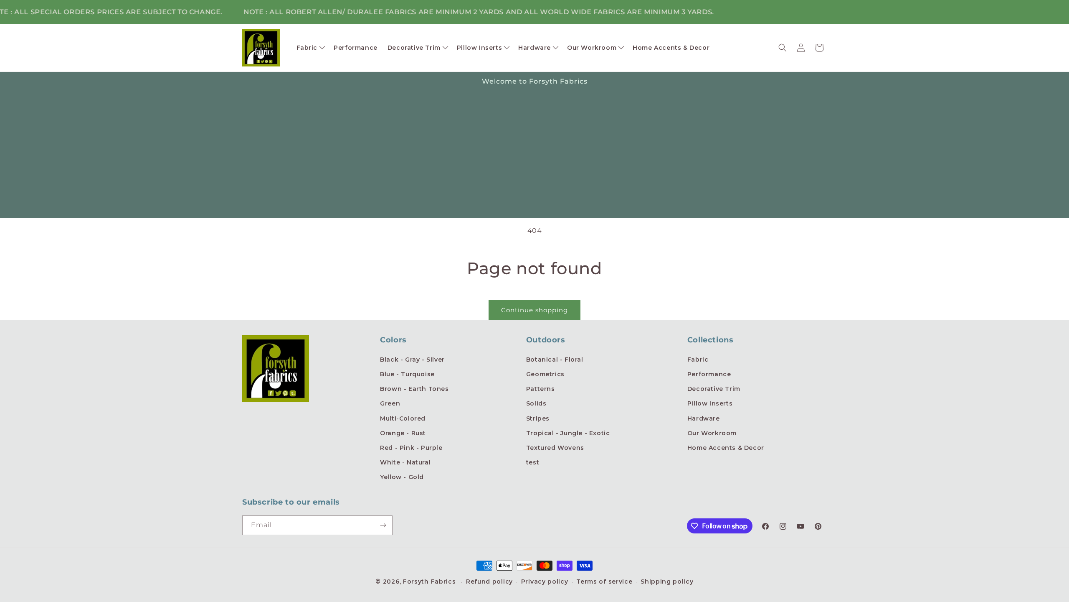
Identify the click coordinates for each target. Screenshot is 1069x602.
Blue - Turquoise (407, 374)
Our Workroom (712, 433)
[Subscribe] (383, 525)
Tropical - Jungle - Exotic (568, 433)
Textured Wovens (555, 448)
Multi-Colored (403, 418)
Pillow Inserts (709, 403)
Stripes (538, 418)
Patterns (540, 389)
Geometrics (545, 374)
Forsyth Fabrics (430, 581)
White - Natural (405, 462)
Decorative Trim (713, 389)
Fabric (698, 359)
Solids (536, 403)
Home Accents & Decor (725, 448)
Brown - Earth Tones (414, 389)
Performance (709, 374)
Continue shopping (534, 310)
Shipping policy (667, 581)
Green (390, 403)
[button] (310, 47)
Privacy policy (544, 581)
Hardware (703, 418)
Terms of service (604, 581)
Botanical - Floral (554, 359)
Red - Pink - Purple (411, 448)
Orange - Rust (403, 433)
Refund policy (489, 581)
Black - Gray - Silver (412, 359)
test (532, 462)
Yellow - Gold (402, 477)
